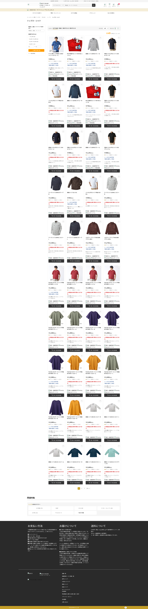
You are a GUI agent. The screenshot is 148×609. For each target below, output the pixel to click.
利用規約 (64, 591)
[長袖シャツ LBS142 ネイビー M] (75, 464)
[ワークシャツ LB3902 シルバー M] (112, 196)
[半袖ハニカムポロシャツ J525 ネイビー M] (112, 59)
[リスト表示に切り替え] (118, 28)
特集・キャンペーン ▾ (55, 13)
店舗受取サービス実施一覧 (68, 576)
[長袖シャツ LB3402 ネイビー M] (75, 105)
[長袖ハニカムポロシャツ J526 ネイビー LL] (56, 151)
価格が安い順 (66, 28)
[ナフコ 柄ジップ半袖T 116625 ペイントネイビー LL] (56, 59)
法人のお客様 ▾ (111, 13)
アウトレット (92, 13)
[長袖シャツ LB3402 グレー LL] (93, 151)
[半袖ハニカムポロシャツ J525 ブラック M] (112, 105)
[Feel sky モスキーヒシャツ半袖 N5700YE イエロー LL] (93, 376)
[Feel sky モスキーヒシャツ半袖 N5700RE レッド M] (56, 287)
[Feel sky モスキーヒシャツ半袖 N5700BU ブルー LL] (56, 376)
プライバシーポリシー (67, 596)
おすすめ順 (55, 28)
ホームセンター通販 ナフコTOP (33, 17)
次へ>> (88, 488)
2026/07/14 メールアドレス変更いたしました (42, 10)
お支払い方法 (35, 526)
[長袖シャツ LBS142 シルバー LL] (56, 464)
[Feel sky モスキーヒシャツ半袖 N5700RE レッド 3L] (112, 287)
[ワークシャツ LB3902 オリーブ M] (56, 196)
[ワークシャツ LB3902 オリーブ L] (75, 242)
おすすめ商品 (74, 13)
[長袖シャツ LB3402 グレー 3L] (93, 59)
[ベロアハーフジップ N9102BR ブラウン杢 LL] (112, 242)
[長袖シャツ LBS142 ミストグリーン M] (112, 464)
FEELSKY (43, 17)
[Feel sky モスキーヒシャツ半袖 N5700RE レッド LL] (93, 287)
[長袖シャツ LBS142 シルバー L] (112, 421)
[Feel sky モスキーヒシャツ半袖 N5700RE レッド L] (75, 287)
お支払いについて (66, 581)
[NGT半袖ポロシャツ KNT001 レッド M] (93, 105)
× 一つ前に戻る (31, 53)
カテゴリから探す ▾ (37, 13)
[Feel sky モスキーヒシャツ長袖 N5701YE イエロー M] (75, 421)
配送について (65, 584)
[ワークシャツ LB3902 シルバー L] (56, 242)
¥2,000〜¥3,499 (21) (33, 39)
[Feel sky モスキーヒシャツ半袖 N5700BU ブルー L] (112, 331)
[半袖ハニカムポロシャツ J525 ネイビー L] (75, 151)
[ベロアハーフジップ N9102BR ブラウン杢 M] (93, 242)
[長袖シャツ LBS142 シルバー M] (93, 421)
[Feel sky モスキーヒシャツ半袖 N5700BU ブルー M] (93, 331)
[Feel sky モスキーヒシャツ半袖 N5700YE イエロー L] (75, 376)
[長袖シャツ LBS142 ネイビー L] (93, 464)
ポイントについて (66, 589)
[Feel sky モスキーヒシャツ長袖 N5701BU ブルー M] (56, 421)
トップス (49, 17)
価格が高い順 (73, 28)
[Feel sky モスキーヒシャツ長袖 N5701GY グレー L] (112, 376)
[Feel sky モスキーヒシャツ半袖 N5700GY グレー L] (56, 331)
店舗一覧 (64, 573)
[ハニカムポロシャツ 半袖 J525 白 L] (93, 196)
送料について (98, 526)
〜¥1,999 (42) (32, 36)
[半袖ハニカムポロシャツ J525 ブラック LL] (112, 151)
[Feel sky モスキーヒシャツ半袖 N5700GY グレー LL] (75, 331)
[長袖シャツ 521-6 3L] (75, 196)
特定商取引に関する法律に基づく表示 (70, 594)
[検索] (93, 5)
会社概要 (64, 599)
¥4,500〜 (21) (32, 44)
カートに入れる (57, 79)
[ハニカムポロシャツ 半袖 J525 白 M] (56, 105)
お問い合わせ (65, 602)
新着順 (60, 28)
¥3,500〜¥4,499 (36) (33, 41)
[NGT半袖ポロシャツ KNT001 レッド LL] (75, 59)
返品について (65, 587)
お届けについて (68, 526)
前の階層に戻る (39, 508)
